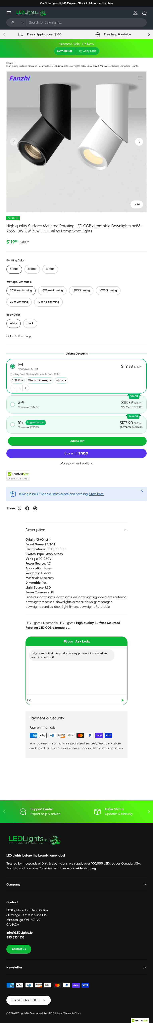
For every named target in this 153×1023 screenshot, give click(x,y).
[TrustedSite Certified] (18, 476)
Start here (96, 494)
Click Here (106, 3)
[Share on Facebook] (27, 508)
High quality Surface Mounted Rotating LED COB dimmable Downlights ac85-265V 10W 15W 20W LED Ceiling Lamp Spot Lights (72, 66)
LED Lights (33, 623)
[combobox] (76, 22)
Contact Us (19, 949)
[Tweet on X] (19, 508)
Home (9, 63)
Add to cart (77, 441)
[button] (144, 12)
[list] (76, 142)
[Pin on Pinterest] (35, 508)
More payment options (76, 463)
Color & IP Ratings (18, 336)
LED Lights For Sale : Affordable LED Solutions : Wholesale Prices (47, 1013)
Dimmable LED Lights (58, 623)
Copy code (89, 51)
